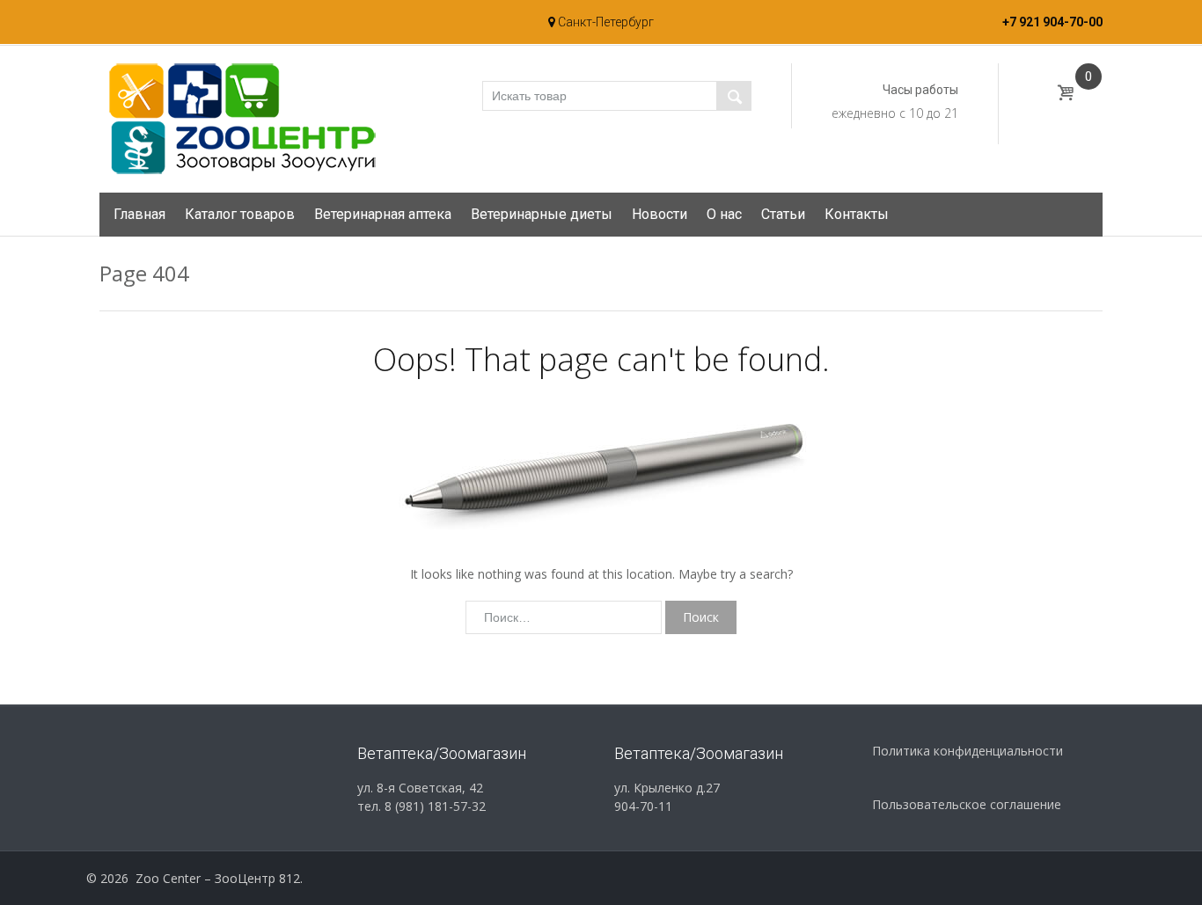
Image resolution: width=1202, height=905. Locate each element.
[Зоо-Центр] (240, 118)
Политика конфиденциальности (967, 750)
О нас (724, 214)
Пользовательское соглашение (966, 804)
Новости (659, 214)
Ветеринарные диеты (541, 214)
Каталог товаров (240, 214)
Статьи (783, 214)
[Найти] (733, 96)
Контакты (857, 214)
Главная (139, 214)
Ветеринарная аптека (382, 214)
